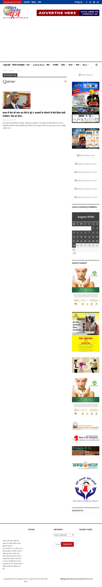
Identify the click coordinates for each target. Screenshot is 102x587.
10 (74, 237)
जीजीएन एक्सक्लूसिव (18, 65)
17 (74, 241)
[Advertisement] (51, 40)
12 (81, 237)
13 (85, 237)
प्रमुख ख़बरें (6, 65)
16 (97, 237)
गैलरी (77, 65)
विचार (63, 65)
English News (39, 65)
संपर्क (39, 2)
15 (93, 237)
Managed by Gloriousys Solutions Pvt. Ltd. (77, 579)
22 (93, 241)
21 (89, 241)
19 (81, 241)
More (85, 65)
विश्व (48, 65)
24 (74, 245)
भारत (27, 65)
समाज (70, 65)
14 (89, 237)
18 (77, 241)
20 (85, 241)
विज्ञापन (34, 2)
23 (97, 241)
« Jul (74, 253)
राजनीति (55, 65)
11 (77, 237)
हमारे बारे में (27, 2)
